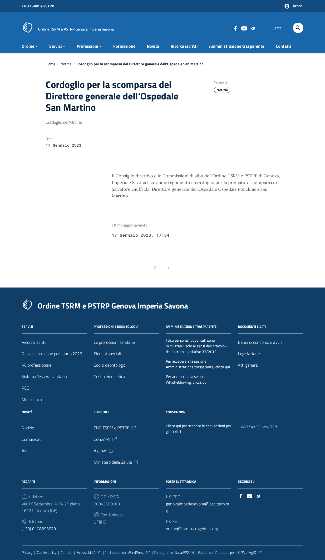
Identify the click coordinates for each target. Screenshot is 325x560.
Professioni (87, 46)
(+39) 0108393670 (39, 528)
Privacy (27, 552)
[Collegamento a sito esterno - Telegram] (252, 28)
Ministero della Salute (113, 462)
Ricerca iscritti (184, 46)
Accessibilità (86, 552)
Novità (153, 46)
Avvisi (27, 450)
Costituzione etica (109, 376)
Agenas (100, 450)
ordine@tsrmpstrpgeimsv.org (192, 528)
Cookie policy (46, 552)
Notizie (65, 64)
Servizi (55, 46)
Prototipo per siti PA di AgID (235, 552)
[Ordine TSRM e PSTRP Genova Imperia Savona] (28, 27)
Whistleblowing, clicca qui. (187, 382)
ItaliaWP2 (182, 552)
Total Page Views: (254, 426)
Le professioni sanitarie (114, 342)
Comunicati (32, 439)
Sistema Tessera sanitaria (44, 376)
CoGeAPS (102, 439)
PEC (25, 388)
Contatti (283, 46)
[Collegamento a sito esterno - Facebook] (235, 28)
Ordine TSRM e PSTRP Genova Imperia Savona (113, 305)
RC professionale (36, 365)
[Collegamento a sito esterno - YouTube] (244, 28)
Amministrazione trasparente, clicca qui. (198, 367)
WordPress (136, 552)
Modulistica (32, 399)
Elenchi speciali (107, 353)
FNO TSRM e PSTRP (38, 6)
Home (50, 64)
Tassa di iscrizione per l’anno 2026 (52, 353)
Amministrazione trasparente (236, 46)
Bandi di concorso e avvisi (260, 342)
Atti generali (249, 365)
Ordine (28, 46)
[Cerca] (298, 28)
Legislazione (249, 353)
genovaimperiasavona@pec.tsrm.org (197, 507)
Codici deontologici (110, 365)
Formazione (124, 46)
